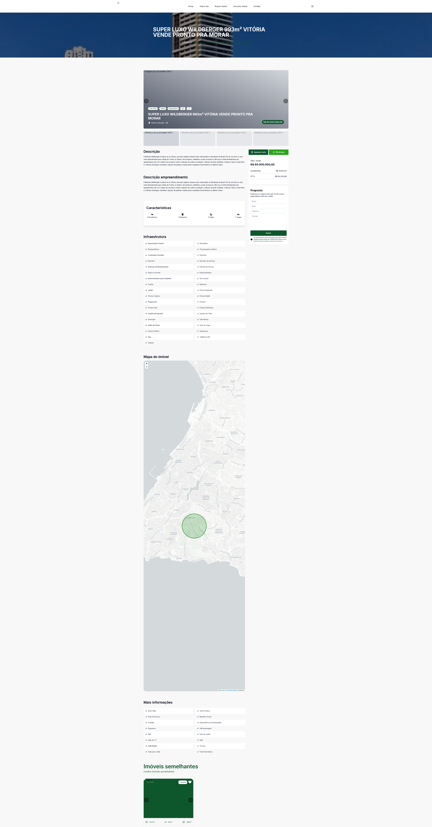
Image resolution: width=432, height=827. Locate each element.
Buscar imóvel (221, 6)
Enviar (268, 233)
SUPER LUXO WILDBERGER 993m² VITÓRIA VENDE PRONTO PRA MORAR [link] (223, 42)
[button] (146, 101)
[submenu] (312, 6)
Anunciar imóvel (240, 6)
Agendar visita (260, 152)
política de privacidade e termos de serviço (268, 241)
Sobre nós (204, 6)
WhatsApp (280, 152)
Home (190, 6)
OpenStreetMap (232, 690)
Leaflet (222, 690)
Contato (257, 6)
